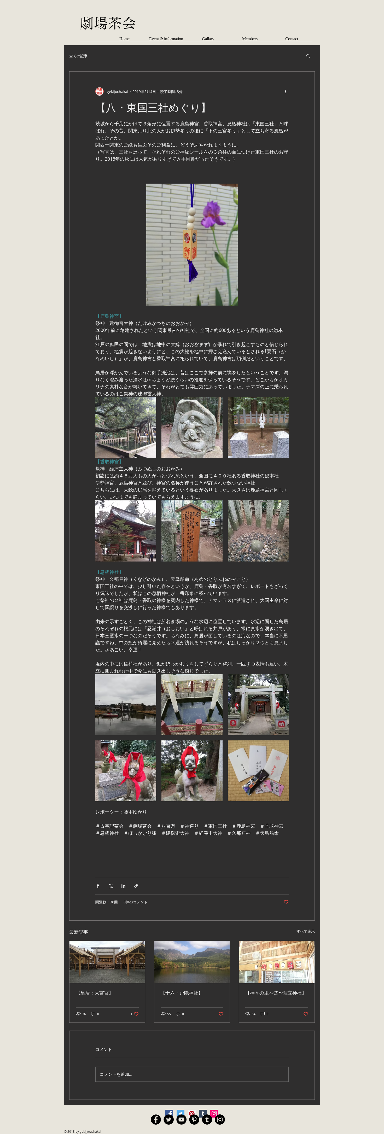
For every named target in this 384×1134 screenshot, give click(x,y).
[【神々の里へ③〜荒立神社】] (277, 962)
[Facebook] (169, 1114)
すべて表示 (305, 931)
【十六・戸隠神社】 (182, 993)
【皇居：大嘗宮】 (94, 993)
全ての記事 (78, 55)
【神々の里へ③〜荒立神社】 (275, 993)
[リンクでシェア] (136, 885)
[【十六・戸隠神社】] (192, 962)
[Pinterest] (192, 1114)
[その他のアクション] (285, 91)
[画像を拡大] (125, 427)
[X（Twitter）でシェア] (110, 885)
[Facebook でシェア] (97, 885)
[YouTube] (181, 1119)
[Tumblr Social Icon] (207, 1119)
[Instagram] (214, 1114)
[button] (308, 56)
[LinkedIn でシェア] (123, 885)
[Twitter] (180, 1114)
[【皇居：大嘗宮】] (107, 962)
